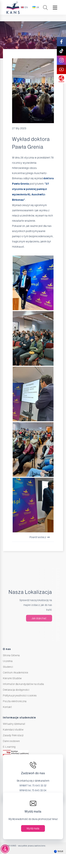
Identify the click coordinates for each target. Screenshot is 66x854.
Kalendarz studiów (13, 729)
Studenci (8, 666)
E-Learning (9, 746)
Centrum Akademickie (15, 672)
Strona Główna (11, 655)
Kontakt (7, 706)
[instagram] (61, 60)
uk (37, 7)
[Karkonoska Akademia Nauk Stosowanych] (20, 7)
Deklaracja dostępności (16, 689)
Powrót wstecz (38, 537)
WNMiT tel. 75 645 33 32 (33, 785)
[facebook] (61, 41)
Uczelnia (8, 661)
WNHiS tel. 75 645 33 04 (33, 790)
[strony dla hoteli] (57, 851)
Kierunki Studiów (12, 678)
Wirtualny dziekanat (14, 723)
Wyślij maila (33, 828)
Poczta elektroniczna (15, 701)
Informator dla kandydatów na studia (23, 684)
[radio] (61, 78)
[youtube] (61, 69)
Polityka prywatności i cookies (20, 695)
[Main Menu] (55, 7)
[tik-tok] (61, 51)
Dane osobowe (11, 741)
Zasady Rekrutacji (13, 735)
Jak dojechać (39, 618)
